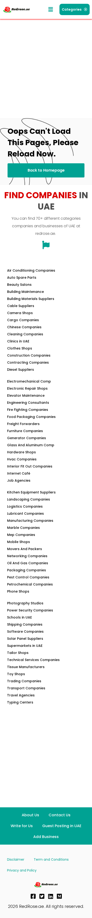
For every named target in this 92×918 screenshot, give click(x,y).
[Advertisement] (46, 67)
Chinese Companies (24, 327)
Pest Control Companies (28, 577)
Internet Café (18, 473)
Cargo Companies (23, 320)
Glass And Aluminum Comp (30, 445)
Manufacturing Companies (30, 520)
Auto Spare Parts (21, 277)
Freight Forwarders (23, 423)
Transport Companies (26, 688)
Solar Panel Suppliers (25, 638)
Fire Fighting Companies (27, 409)
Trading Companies (24, 681)
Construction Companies (28, 355)
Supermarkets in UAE (24, 645)
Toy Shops (16, 674)
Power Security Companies (30, 610)
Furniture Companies (25, 431)
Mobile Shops (18, 541)
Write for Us (22, 826)
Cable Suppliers (20, 305)
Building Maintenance (25, 291)
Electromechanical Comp (29, 381)
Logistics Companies (25, 506)
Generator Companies (26, 438)
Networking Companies (27, 556)
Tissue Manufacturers (26, 667)
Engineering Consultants (28, 402)
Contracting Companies (28, 362)
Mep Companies (21, 534)
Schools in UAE (19, 617)
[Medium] (59, 896)
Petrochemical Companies (30, 584)
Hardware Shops (21, 452)
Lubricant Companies (25, 513)
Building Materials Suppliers (30, 298)
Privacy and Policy (22, 870)
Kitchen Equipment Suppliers (31, 492)
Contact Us (60, 815)
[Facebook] (33, 896)
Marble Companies (23, 527)
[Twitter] (42, 896)
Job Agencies (18, 480)
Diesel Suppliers (20, 369)
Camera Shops (20, 313)
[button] (50, 9)
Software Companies (25, 631)
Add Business (46, 836)
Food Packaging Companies (31, 416)
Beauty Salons (19, 284)
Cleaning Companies (25, 334)
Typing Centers (20, 702)
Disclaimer (15, 859)
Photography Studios (25, 603)
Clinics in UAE (18, 341)
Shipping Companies (24, 624)
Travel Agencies (21, 695)
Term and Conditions (51, 859)
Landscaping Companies (28, 499)
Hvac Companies (22, 459)
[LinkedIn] (51, 896)
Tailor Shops (18, 652)
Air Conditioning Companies (31, 270)
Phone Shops (18, 591)
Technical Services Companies (33, 659)
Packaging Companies (26, 570)
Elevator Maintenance (26, 395)
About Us (30, 815)
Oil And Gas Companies (27, 563)
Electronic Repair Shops (27, 388)
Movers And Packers (24, 549)
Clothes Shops (19, 348)
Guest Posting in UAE (61, 826)
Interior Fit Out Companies (29, 466)
